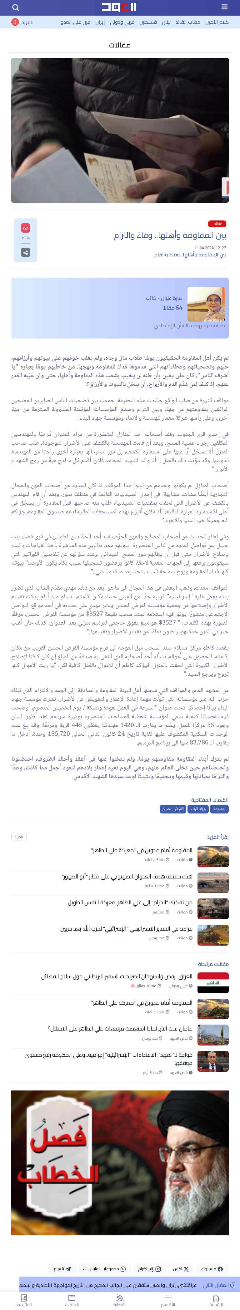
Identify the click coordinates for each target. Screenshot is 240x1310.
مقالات (120, 45)
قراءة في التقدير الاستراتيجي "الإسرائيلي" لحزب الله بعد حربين (126, 929)
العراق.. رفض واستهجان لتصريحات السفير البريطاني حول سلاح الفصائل (116, 976)
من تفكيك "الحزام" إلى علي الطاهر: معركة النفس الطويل (130, 902)
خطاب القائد (188, 22)
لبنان (166, 22)
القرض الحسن (173, 809)
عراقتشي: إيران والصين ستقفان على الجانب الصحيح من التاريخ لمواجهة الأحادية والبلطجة (106, 1285)
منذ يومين (157, 938)
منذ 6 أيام (151, 1072)
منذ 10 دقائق (144, 986)
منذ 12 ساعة (155, 886)
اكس (178, 1269)
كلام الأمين (217, 22)
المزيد (28, 22)
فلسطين (148, 22)
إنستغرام (146, 1269)
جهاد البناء (198, 809)
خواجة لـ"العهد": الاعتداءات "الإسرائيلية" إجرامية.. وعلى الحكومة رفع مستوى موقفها (108, 1059)
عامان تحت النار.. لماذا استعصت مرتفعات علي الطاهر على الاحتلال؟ (120, 1029)
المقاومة (219, 809)
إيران (100, 22)
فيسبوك (209, 1269)
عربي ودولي (122, 22)
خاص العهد (179, 1038)
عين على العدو (75, 22)
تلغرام (59, 1269)
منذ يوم (159, 912)
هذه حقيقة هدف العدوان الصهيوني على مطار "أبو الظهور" (127, 877)
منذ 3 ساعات (155, 860)
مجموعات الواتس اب (101, 1269)
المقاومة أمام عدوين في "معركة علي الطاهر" (141, 850)
